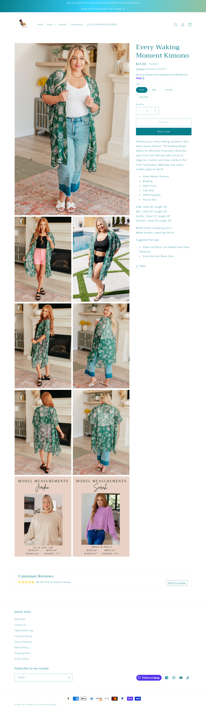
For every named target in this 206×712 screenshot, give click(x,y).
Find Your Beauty (23, 636)
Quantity (140, 104)
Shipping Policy (22, 653)
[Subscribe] (68, 677)
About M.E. (20, 619)
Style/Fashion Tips (24, 630)
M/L (156, 90)
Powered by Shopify (47, 705)
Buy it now (164, 131)
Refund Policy (21, 647)
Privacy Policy (21, 659)
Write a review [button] (177, 583)
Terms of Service (23, 642)
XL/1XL (170, 90)
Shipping (140, 69)
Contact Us (20, 625)
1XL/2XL (145, 98)
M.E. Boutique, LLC (30, 705)
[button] (51, 24)
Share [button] (143, 266)
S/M (143, 90)
